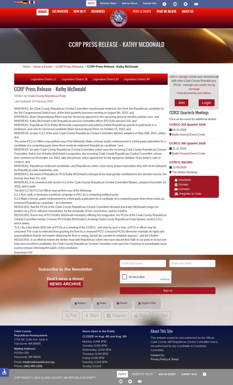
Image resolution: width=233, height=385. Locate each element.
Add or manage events (183, 76)
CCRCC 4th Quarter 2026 (187, 143)
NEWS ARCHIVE (65, 284)
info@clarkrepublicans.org (38, 362)
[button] (225, 377)
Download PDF (23, 252)
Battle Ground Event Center (188, 134)
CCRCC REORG (181, 162)
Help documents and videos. (194, 93)
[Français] (34, 2)
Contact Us (157, 355)
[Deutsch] (25, 2)
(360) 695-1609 (33, 366)
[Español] (21, 2)
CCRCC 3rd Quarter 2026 (187, 124)
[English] (16, 2)
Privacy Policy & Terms (164, 359)
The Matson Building (184, 172)
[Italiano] (29, 2)
